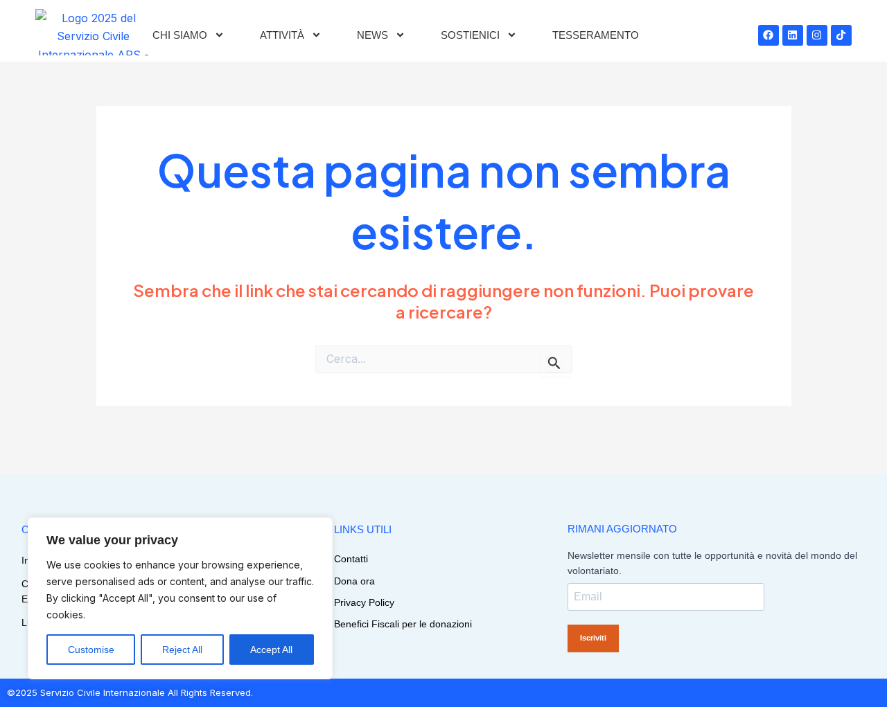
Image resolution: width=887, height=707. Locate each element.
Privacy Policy (364, 602)
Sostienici (470, 35)
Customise (91, 649)
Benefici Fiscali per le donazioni (403, 623)
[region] (180, 598)
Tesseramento (595, 35)
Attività (282, 35)
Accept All (271, 649)
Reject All (182, 649)
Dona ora (354, 581)
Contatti (351, 558)
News (372, 35)
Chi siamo (179, 35)
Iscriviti (593, 638)
